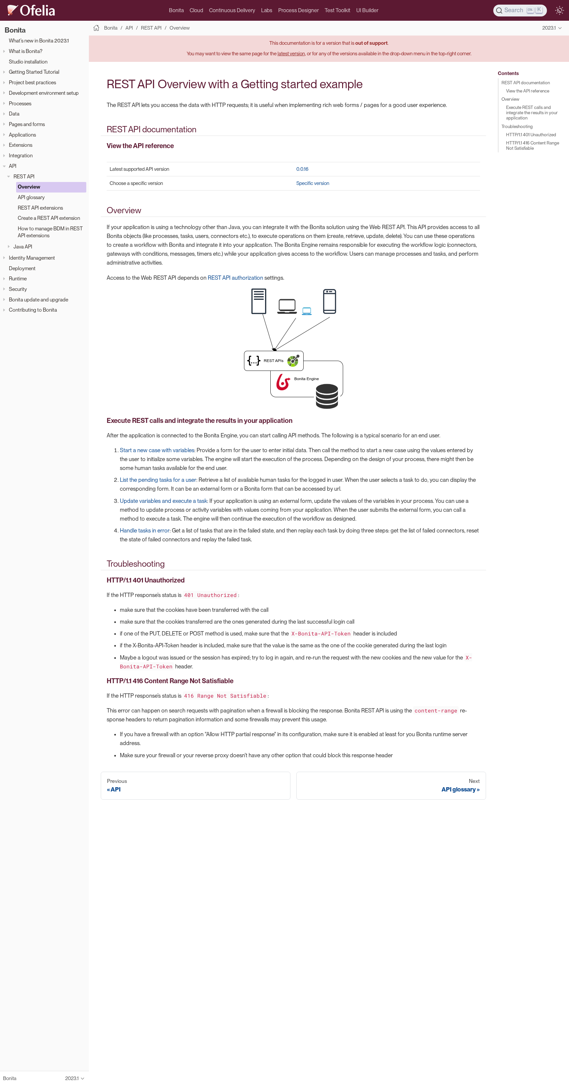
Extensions (20, 145)
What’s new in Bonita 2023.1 (39, 41)
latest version (291, 54)
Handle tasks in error (145, 530)
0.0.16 (302, 169)
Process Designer (298, 10)
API (12, 166)
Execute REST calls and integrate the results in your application (532, 112)
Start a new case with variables (157, 450)
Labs (266, 10)
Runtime (18, 279)
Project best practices (32, 83)
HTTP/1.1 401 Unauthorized (531, 134)
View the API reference (527, 90)
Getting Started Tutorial (34, 72)
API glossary (31, 197)
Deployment (22, 268)
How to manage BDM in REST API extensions (50, 232)
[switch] (559, 10)
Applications (22, 135)
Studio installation (28, 62)
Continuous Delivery (232, 10)
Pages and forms (27, 124)
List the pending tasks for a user (158, 480)
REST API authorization (235, 277)
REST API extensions (40, 208)
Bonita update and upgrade (38, 300)
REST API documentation (525, 82)
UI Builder (367, 10)
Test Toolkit (337, 10)
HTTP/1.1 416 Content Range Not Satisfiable (532, 145)
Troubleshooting (517, 126)
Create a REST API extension (49, 218)
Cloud (196, 10)
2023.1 (549, 28)
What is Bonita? (25, 51)
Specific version (312, 183)
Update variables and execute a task (163, 501)
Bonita (176, 10)
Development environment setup (44, 93)
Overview (29, 187)
